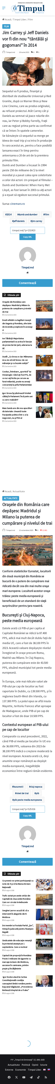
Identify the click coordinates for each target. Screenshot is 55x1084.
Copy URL (27, 236)
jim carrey (37, 220)
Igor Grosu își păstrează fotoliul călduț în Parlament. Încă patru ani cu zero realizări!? (17, 396)
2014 (9, 214)
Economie (20, 1069)
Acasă (8, 19)
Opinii (35, 1064)
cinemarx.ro (17, 204)
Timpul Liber (19, 19)
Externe (9, 1069)
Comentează (27, 283)
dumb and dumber (28, 214)
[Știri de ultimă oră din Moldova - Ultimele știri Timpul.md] (27, 7)
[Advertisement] (27, 454)
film (47, 214)
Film (30, 19)
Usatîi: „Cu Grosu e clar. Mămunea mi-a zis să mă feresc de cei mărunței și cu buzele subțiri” (17, 360)
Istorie (43, 1064)
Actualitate (14, 1064)
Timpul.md (10, 52)
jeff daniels (19, 220)
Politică (26, 1064)
